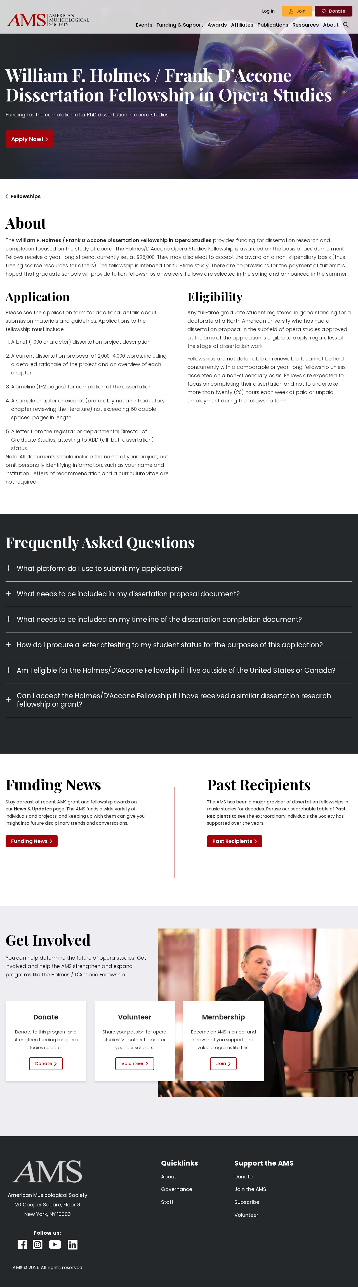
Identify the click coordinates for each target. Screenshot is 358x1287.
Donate (337, 11)
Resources (306, 24)
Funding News (29, 841)
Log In (268, 11)
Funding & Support (180, 24)
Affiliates (242, 24)
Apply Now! (27, 139)
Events (144, 24)
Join (300, 11)
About (331, 24)
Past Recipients (232, 841)
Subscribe (246, 1202)
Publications (273, 24)
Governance (176, 1189)
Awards (217, 24)
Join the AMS (250, 1189)
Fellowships (26, 196)
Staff (167, 1202)
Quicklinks (179, 1163)
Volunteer (132, 1063)
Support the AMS (264, 1163)
